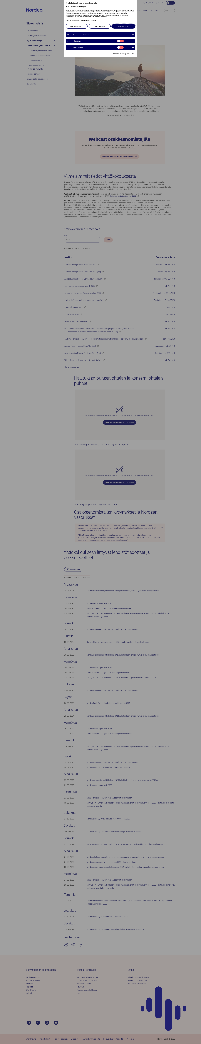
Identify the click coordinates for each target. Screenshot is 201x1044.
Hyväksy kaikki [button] (123, 26)
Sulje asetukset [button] (75, 26)
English (83, 7)
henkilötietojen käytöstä (89, 20)
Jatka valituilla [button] (100, 26)
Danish (68, 7)
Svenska (78, 7)
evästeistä (75, 20)
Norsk (73, 7)
